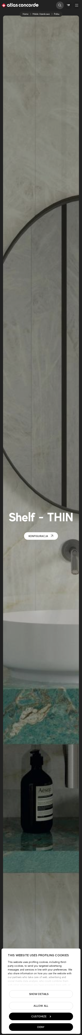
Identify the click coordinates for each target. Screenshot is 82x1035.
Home (25, 14)
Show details (39, 994)
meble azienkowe (41, 14)
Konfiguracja (38, 536)
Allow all (41, 1005)
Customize (39, 1016)
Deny (40, 1027)
